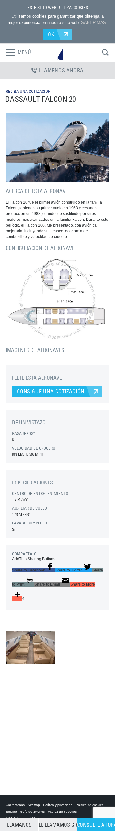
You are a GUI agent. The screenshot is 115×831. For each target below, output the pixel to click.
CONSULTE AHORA (96, 824)
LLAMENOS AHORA (61, 70)
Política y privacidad (58, 805)
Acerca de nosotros (62, 811)
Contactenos (15, 805)
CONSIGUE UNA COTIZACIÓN (50, 391)
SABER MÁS (93, 22)
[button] (33, 570)
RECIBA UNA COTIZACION (28, 91)
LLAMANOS (19, 824)
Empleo (11, 811)
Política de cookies (89, 805)
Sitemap (34, 805)
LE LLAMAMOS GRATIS (58, 824)
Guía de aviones (32, 811)
